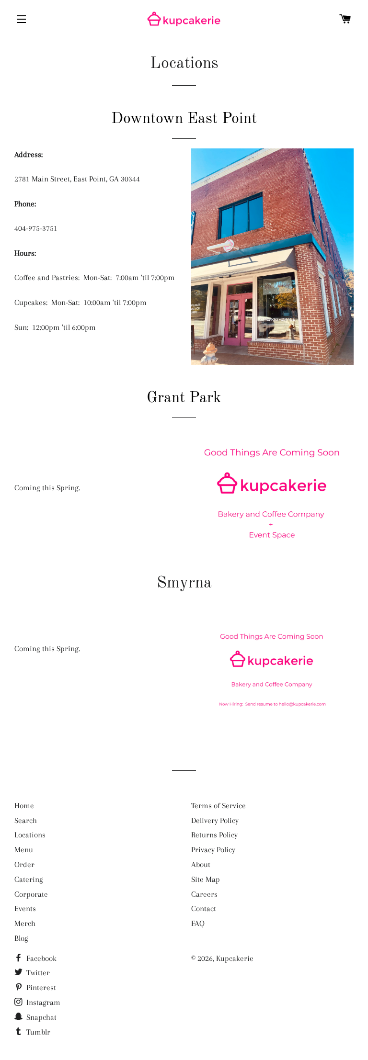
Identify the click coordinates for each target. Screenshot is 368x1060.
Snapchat (40, 1017)
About (200, 864)
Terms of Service (218, 805)
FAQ (198, 923)
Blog (21, 938)
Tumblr (37, 1032)
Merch (24, 923)
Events (25, 908)
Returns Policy (214, 834)
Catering (28, 879)
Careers (204, 894)
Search (25, 820)
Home (24, 805)
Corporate (31, 894)
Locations (30, 834)
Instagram (42, 1002)
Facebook (40, 958)
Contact (203, 908)
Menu (23, 849)
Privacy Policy (213, 849)
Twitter (37, 972)
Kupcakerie (234, 958)
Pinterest (40, 987)
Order (24, 864)
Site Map (205, 879)
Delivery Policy (215, 820)
